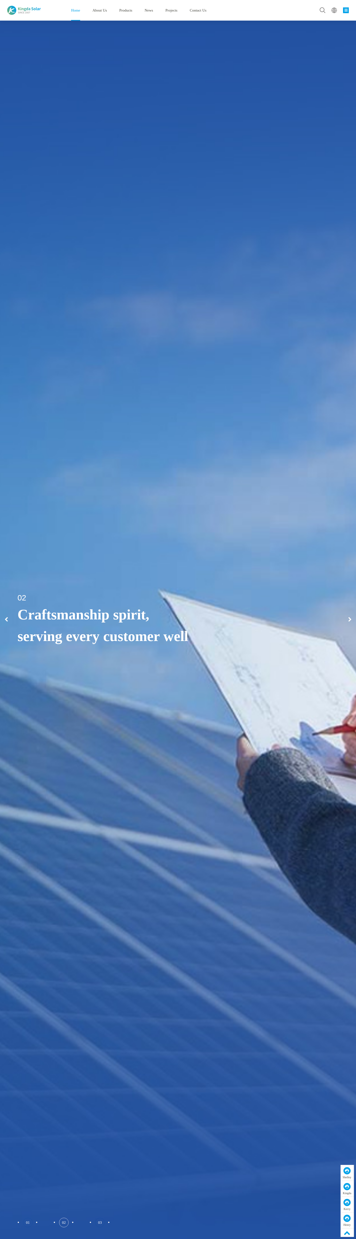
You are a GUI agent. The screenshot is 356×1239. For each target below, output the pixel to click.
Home (75, 10)
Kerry (347, 1209)
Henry (347, 1224)
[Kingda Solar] (30, 10)
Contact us (198, 10)
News (149, 10)
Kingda (347, 1193)
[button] (27, 1222)
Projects (171, 10)
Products (125, 10)
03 (22, 587)
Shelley (347, 1177)
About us (100, 10)
